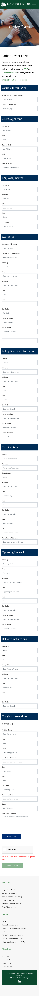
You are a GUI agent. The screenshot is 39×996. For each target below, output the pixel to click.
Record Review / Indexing (12, 897)
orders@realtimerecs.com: (14, 79)
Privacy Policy (7, 963)
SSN (3, 154)
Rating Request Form (10, 925)
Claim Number (7, 433)
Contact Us (6, 960)
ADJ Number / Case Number (12, 95)
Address (5, 195)
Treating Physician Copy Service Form (16, 928)
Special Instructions (9, 813)
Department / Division (10, 538)
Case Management (9, 907)
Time (3, 529)
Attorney (5, 263)
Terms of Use (7, 967)
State (4, 213)
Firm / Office (6, 665)
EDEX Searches (8, 900)
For (3, 337)
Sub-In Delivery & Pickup (11, 903)
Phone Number (8, 318)
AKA (3, 136)
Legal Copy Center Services (12, 890)
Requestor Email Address (12, 253)
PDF (26, 69)
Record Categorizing (10, 893)
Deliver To (5, 646)
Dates (4, 804)
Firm (3, 272)
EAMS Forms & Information (12, 935)
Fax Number (6, 328)
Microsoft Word (9, 72)
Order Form (6, 921)
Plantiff (4, 455)
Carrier (4, 359)
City (3, 204)
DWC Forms (6, 932)
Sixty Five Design (23, 978)
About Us (5, 956)
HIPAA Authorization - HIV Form (14, 942)
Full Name (6, 126)
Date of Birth (6, 145)
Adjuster (5, 368)
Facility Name (7, 730)
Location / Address (9, 758)
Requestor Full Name (9, 244)
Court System (7, 473)
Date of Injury (7, 163)
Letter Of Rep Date (9, 105)
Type (3, 739)
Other (4, 749)
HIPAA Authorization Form (12, 939)
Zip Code (5, 222)
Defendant (5, 464)
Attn (3, 656)
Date (3, 519)
